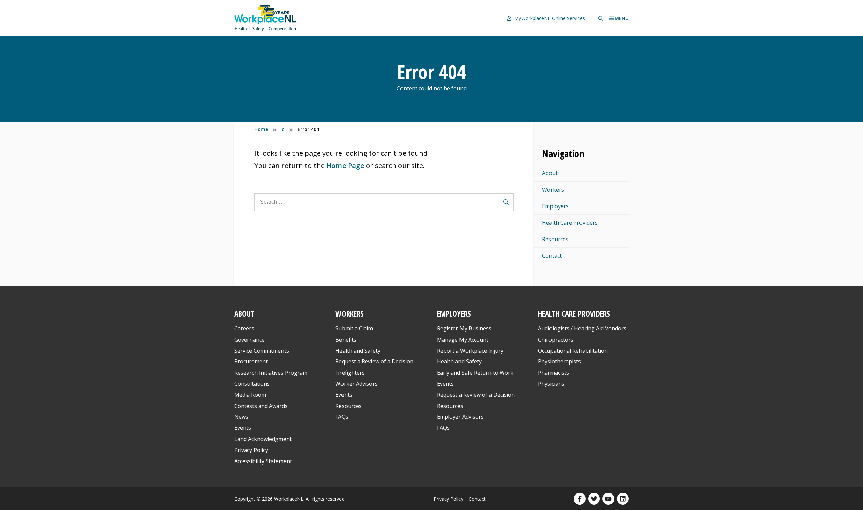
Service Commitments (262, 350)
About (550, 173)
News (241, 416)
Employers (555, 206)
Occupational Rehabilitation (573, 350)
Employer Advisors (460, 416)
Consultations (252, 383)
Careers (244, 328)
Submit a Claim (354, 328)
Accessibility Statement (263, 461)
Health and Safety (357, 350)
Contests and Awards (261, 406)
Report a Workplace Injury (470, 350)
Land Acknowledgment (263, 439)
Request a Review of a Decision (374, 361)
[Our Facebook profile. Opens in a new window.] (580, 499)
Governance (249, 339)
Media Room (250, 395)
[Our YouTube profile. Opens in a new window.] (608, 499)
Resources (555, 239)
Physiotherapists (559, 361)
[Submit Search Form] (506, 202)
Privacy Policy (251, 450)
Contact (552, 255)
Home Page (345, 165)
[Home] (265, 18)
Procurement (251, 361)
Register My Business (464, 328)
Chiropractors (555, 339)
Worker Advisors (356, 383)
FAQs (341, 416)
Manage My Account (462, 339)
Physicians (551, 383)
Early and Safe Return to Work (475, 372)
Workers (553, 189)
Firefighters (350, 372)
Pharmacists (553, 372)
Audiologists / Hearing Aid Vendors (582, 328)
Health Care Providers (570, 222)
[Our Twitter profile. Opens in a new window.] (594, 499)
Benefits (345, 339)
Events (242, 428)
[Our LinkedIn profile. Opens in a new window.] (623, 499)
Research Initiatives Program (270, 372)
